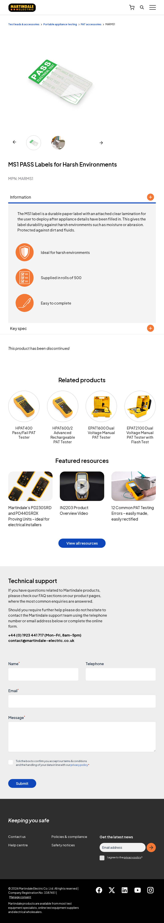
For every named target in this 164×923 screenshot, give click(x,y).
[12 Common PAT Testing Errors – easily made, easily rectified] (133, 501)
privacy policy (79, 764)
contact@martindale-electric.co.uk (41, 640)
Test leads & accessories (23, 24)
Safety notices (63, 845)
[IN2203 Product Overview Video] (82, 501)
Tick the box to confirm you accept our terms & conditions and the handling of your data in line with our (52, 762)
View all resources (82, 543)
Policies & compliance (69, 837)
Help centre (18, 845)
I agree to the (125, 857)
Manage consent (20, 897)
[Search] (142, 7)
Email (13, 690)
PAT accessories (91, 24)
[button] (101, 143)
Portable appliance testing (60, 24)
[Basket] (131, 7)
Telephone (95, 663)
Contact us (17, 837)
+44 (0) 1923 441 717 (44, 635)
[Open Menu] (152, 7)
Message (16, 717)
